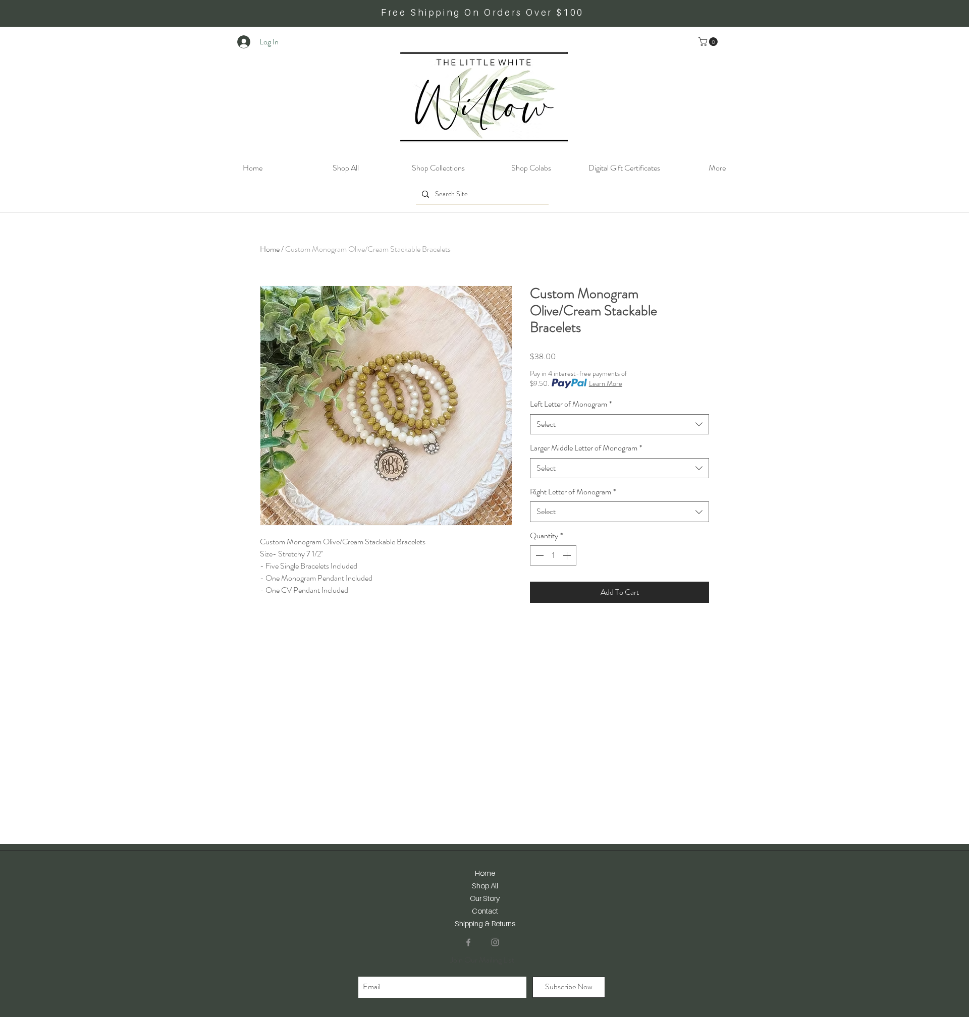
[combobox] (619, 424)
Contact (485, 910)
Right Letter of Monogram (573, 491)
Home (270, 249)
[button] (709, 41)
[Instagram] (495, 942)
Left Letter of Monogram (571, 404)
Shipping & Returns (485, 923)
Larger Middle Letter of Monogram (586, 448)
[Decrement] (538, 555)
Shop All (485, 885)
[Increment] (568, 555)
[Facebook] (468, 942)
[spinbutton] (553, 555)
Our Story (485, 897)
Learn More (605, 383)
